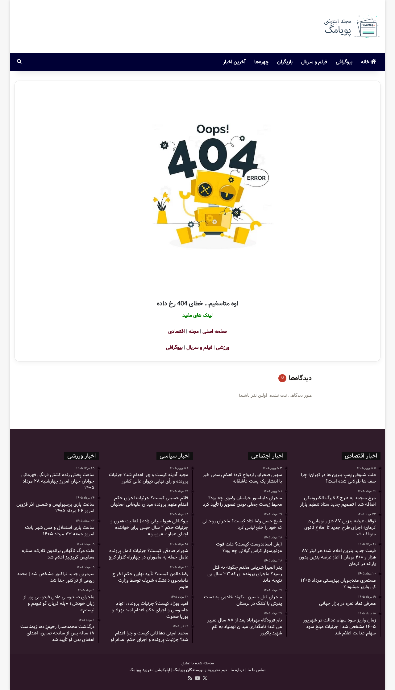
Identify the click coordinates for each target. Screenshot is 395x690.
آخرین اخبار (234, 62)
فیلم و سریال (314, 62)
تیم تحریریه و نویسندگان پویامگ (200, 670)
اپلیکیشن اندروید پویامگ (150, 670)
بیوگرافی (344, 62)
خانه (366, 62)
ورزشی (222, 347)
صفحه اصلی (214, 331)
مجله (194, 331)
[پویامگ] (351, 26)
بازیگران (285, 62)
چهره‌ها (261, 62)
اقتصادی (176, 331)
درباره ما (237, 670)
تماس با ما (256, 670)
